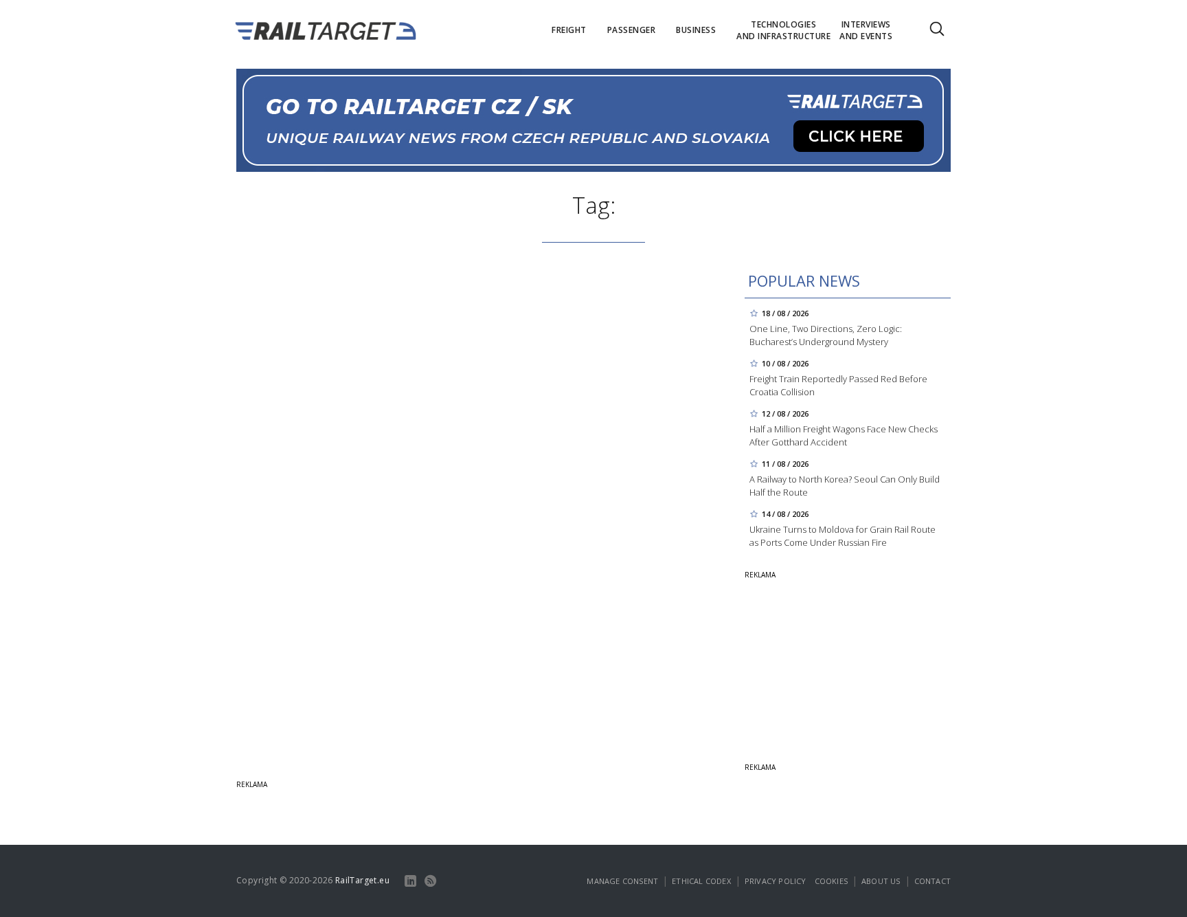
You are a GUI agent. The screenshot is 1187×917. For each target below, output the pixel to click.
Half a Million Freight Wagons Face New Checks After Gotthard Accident (843, 435)
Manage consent (622, 881)
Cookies (831, 881)
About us (881, 881)
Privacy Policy (775, 881)
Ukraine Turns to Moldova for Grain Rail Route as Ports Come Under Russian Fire (842, 536)
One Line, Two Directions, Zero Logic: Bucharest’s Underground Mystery (825, 335)
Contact (932, 881)
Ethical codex (701, 881)
